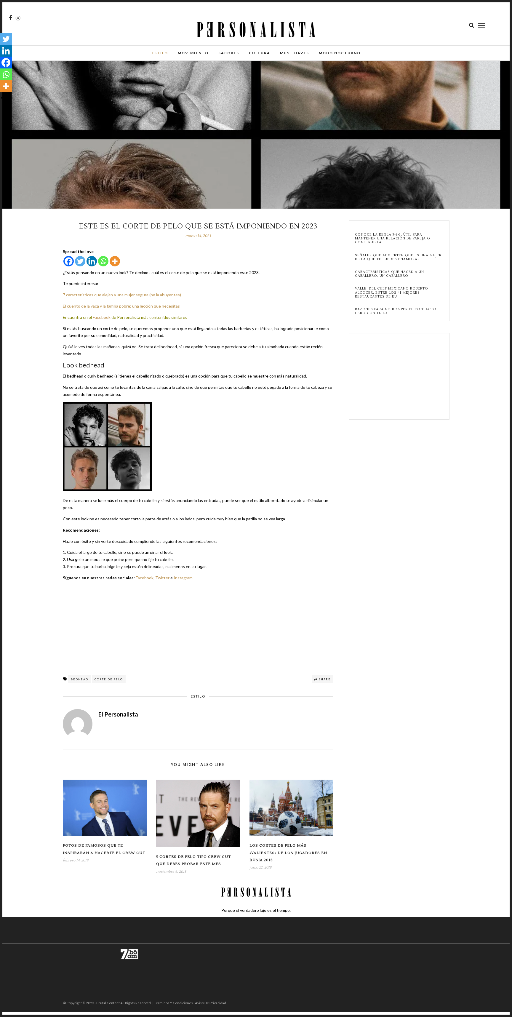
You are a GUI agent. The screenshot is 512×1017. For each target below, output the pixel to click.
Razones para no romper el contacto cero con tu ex (395, 311)
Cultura (259, 53)
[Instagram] (18, 18)
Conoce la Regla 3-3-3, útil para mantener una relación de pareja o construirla (392, 238)
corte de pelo (109, 679)
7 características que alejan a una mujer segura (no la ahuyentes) (122, 294)
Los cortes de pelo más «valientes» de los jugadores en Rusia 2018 (288, 852)
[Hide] (2, 97)
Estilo (160, 53)
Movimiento (193, 53)
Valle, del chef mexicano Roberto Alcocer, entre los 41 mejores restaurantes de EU (391, 292)
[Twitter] (80, 261)
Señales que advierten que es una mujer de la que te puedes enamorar (398, 257)
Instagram (183, 577)
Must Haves (294, 53)
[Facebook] (68, 261)
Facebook (102, 317)
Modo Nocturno (340, 53)
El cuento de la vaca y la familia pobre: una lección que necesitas (121, 305)
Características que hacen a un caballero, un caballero (389, 274)
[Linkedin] (92, 261)
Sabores (228, 53)
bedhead (79, 679)
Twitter (162, 577)
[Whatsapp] (103, 261)
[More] (115, 261)
